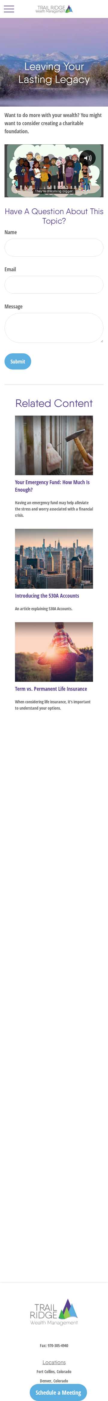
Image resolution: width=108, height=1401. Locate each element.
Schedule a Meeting (58, 1392)
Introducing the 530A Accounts (47, 595)
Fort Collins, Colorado (54, 1371)
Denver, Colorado (54, 1381)
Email (10, 269)
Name (10, 232)
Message (13, 306)
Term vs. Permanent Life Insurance (51, 688)
